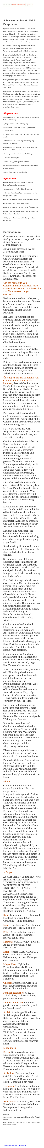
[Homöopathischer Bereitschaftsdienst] (18, 5)
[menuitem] (10, 1145)
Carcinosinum (12, 232)
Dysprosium (10, 24)
